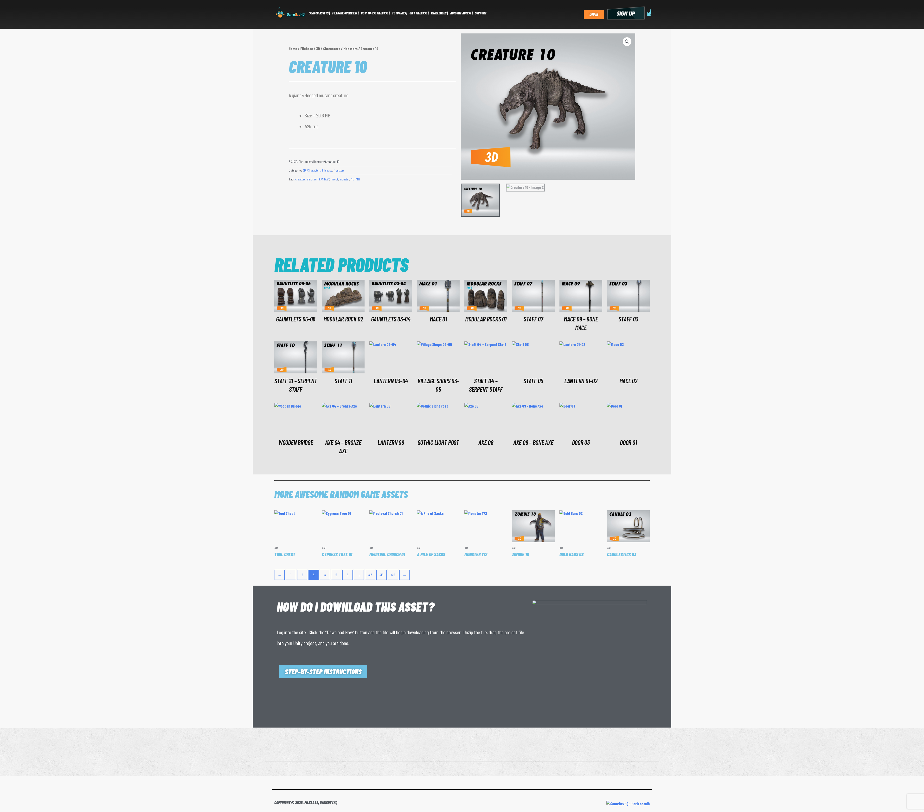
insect (334, 179)
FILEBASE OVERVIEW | (345, 13)
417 (370, 574)
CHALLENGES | (439, 13)
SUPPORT (481, 13)
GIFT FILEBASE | (419, 13)
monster (344, 179)
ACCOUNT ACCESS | (461, 13)
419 (393, 574)
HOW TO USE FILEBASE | (375, 13)
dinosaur (312, 179)
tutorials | (399, 13)
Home (293, 48)
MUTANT (355, 179)
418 (381, 574)
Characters (331, 48)
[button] (627, 41)
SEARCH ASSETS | (319, 13)
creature (300, 179)
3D (318, 48)
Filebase (306, 48)
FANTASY (324, 179)
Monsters (350, 48)
